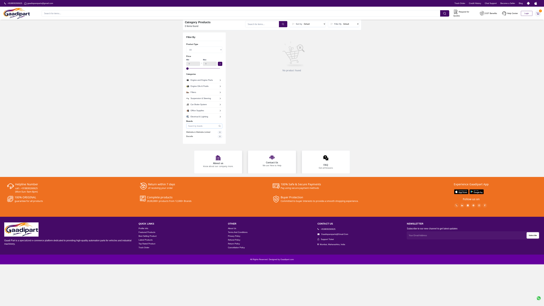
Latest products (146, 240)
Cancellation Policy (236, 247)
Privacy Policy (234, 236)
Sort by (299, 24)
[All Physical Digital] (204, 49)
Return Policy (234, 244)
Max (204, 60)
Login (526, 13)
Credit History (475, 3)
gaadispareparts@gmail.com (40, 3)
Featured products (147, 232)
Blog (521, 3)
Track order (144, 247)
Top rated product (147, 244)
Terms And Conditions (237, 232)
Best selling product (148, 236)
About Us (232, 228)
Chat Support (491, 3)
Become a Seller (507, 3)
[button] (461, 191)
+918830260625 (14, 3)
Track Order (459, 3)
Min (187, 60)
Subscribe (533, 235)
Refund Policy (234, 240)
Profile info (143, 228)
